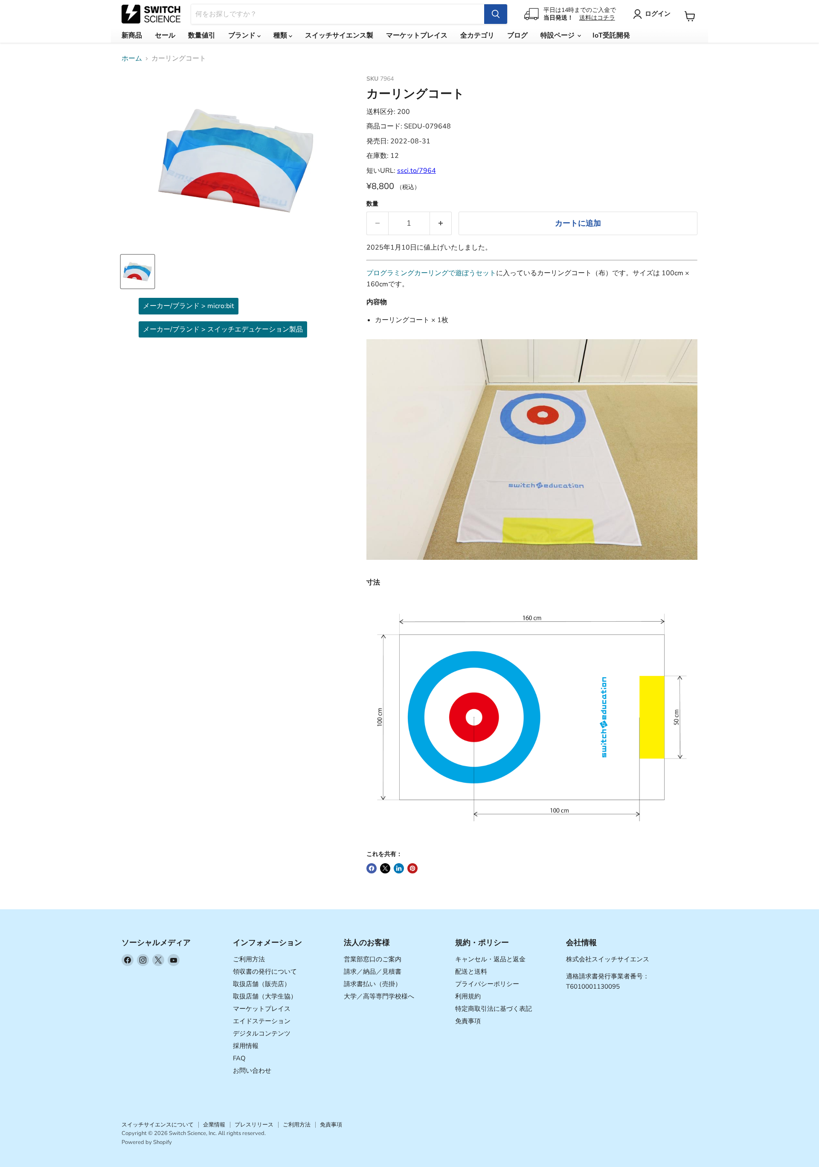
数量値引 (201, 35)
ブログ (517, 35)
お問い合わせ (252, 1070)
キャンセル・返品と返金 (490, 959)
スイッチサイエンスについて (158, 1125)
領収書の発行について (265, 971)
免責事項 (468, 1021)
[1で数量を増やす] (441, 223)
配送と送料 (471, 971)
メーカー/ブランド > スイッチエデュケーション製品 (223, 329)
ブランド (242, 35)
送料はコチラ (597, 18)
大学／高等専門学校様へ (379, 996)
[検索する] (495, 14)
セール (165, 35)
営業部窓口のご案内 (372, 959)
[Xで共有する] (385, 868)
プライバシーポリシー (487, 984)
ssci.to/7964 (416, 170)
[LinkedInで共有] (399, 868)
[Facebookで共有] (371, 868)
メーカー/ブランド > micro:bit (188, 306)
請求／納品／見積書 (372, 971)
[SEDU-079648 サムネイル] (137, 271)
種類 (281, 35)
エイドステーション (261, 1021)
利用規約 (468, 996)
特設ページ (558, 35)
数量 (372, 204)
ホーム (132, 58)
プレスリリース (254, 1125)
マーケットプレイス (416, 35)
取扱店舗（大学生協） (265, 996)
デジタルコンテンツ (261, 1033)
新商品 (132, 35)
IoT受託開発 (611, 35)
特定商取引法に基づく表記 (493, 1008)
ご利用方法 (249, 959)
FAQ (239, 1058)
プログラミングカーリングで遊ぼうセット (431, 273)
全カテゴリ (477, 35)
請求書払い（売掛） (372, 984)
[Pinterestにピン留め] (412, 868)
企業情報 (214, 1125)
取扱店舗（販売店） (261, 984)
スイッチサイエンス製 (339, 35)
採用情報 (245, 1046)
